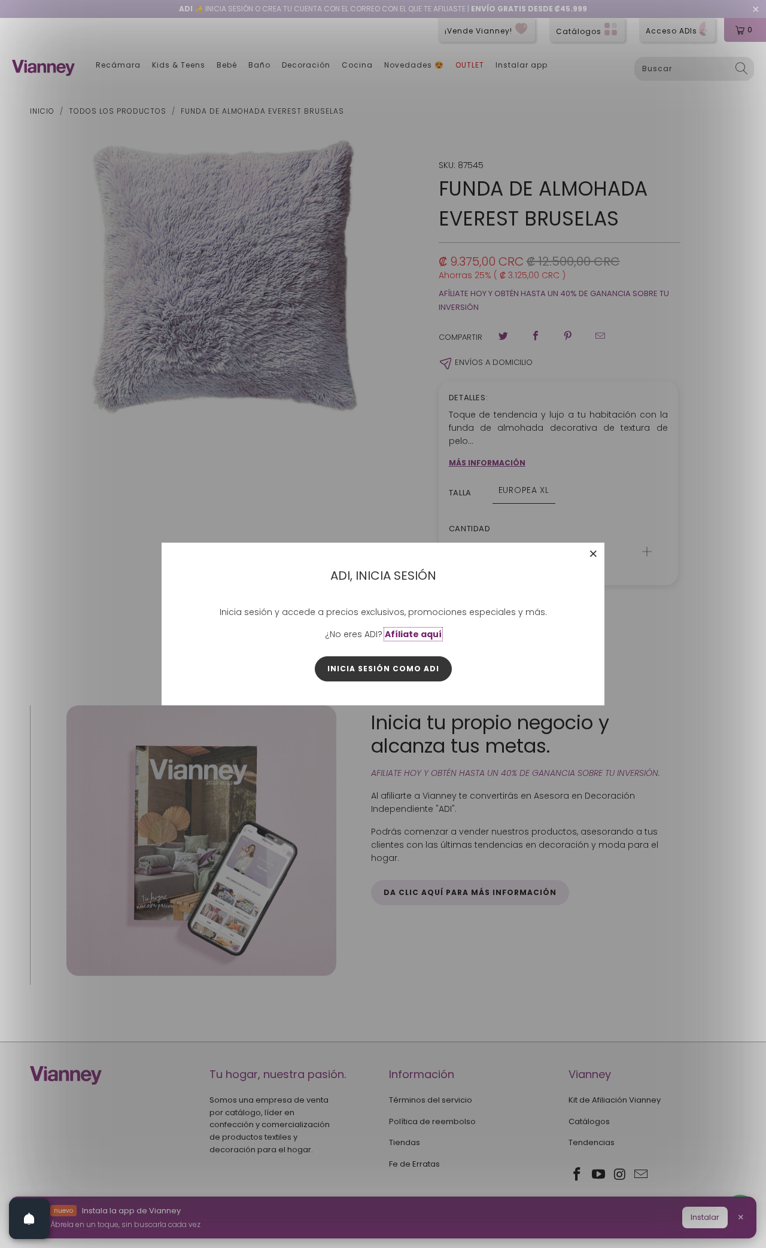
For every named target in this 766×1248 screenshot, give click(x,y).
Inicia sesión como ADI (383, 668)
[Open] (29, 1218)
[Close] (593, 553)
